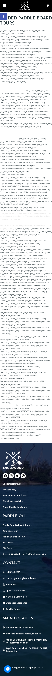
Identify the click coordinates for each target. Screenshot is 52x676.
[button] (3, 16)
